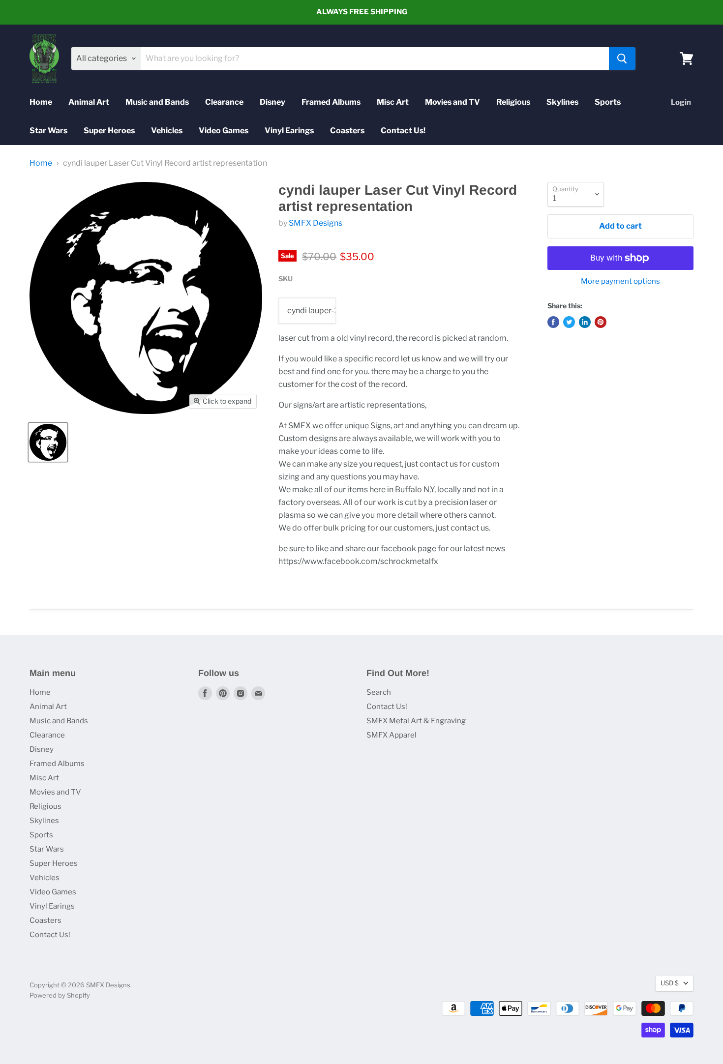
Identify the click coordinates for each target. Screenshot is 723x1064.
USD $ (670, 983)
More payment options (620, 281)
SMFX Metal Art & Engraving (416, 720)
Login (681, 102)
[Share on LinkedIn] (585, 322)
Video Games (223, 130)
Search (378, 692)
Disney (272, 102)
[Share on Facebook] (553, 322)
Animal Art (88, 102)
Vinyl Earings (289, 130)
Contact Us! (403, 130)
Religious (513, 102)
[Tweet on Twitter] (569, 322)
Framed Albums (331, 102)
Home (41, 102)
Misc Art (393, 102)
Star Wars (48, 130)
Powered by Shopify (60, 995)
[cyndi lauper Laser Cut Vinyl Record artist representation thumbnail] (48, 442)
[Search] (622, 58)
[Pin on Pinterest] (600, 322)
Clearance (224, 102)
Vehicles (166, 130)
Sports (608, 102)
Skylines (562, 102)
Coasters (347, 130)
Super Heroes (109, 130)
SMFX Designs (315, 223)
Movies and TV (452, 102)
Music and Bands (157, 102)
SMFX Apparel (391, 735)
